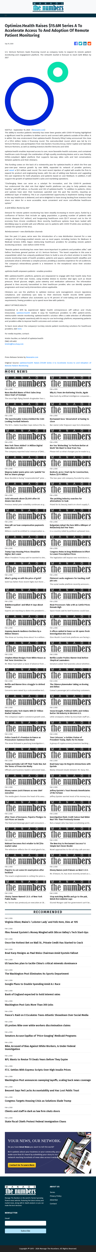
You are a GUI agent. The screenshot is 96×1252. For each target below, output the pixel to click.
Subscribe (25, 1231)
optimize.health (23, 313)
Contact (53, 1204)
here (20, 329)
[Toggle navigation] (5, 15)
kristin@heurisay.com (14, 344)
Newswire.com (38, 130)
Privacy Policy (55, 1196)
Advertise (54, 1200)
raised (11, 170)
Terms (52, 1192)
